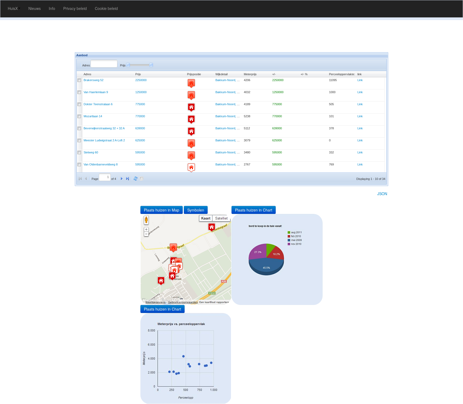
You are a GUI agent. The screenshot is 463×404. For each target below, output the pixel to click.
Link (360, 80)
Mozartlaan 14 (93, 116)
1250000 (141, 92)
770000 (140, 116)
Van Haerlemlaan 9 (96, 92)
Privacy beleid (75, 8)
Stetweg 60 (91, 152)
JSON (382, 193)
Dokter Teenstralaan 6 (98, 104)
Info (52, 8)
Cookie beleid (106, 8)
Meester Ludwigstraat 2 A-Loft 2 (104, 140)
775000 (140, 104)
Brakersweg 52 (93, 80)
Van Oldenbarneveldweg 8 (101, 164)
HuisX (13, 8)
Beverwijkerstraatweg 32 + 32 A (104, 128)
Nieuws (34, 8)
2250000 (141, 80)
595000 (140, 152)
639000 (140, 128)
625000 (140, 140)
